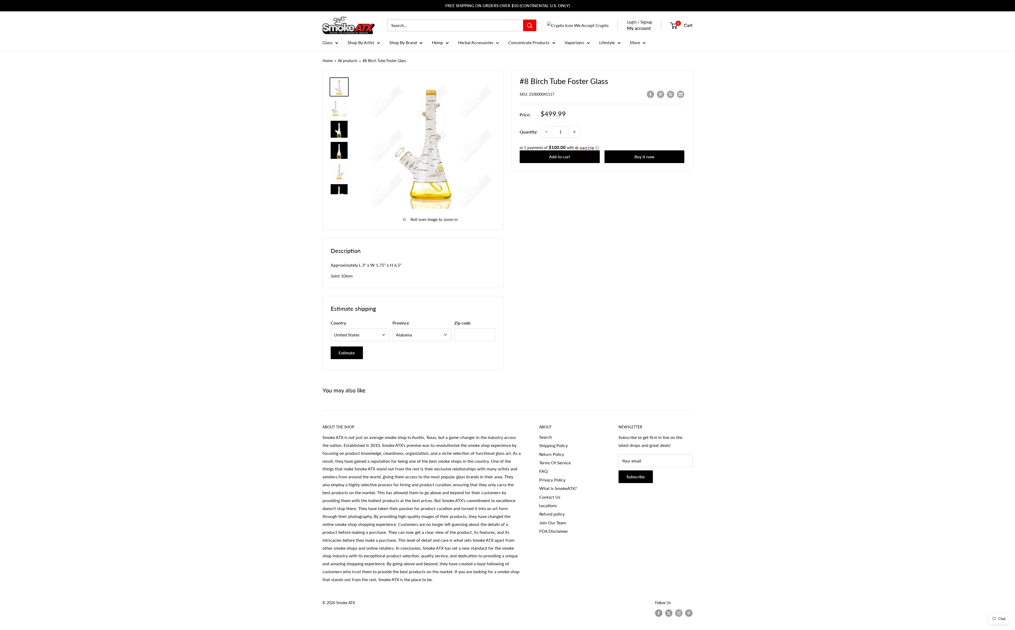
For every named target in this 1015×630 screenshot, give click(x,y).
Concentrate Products (529, 42)
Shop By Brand (403, 42)
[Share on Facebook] (650, 94)
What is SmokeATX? (558, 488)
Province (401, 322)
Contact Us (549, 496)
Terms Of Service (555, 462)
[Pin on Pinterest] (660, 94)
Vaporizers (574, 42)
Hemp (437, 42)
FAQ (543, 471)
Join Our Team (552, 522)
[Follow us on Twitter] (668, 613)
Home (327, 60)
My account (639, 28)
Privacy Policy (552, 479)
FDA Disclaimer (553, 531)
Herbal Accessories (475, 42)
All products (347, 60)
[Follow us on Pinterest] (689, 613)
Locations (548, 505)
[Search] (529, 25)
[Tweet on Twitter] (670, 94)
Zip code (462, 322)
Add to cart (559, 156)
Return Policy (551, 454)
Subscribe (635, 476)
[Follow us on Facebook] (658, 613)
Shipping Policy (553, 445)
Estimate (347, 352)
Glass (327, 42)
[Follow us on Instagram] (678, 613)
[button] (602, 147)
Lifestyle (607, 42)
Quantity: (528, 131)
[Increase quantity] (574, 131)
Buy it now (644, 156)
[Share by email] (680, 94)
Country (338, 322)
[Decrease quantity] (546, 131)
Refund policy (552, 513)
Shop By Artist (361, 42)
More (635, 42)
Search (545, 436)
